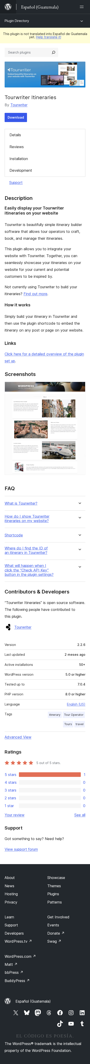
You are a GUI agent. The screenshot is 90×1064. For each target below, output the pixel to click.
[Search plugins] (53, 52)
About (10, 877)
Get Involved (58, 917)
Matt (11, 964)
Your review (14, 815)
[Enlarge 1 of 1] (79, 388)
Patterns (54, 902)
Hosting (11, 894)
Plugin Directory (17, 21)
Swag (54, 941)
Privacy (11, 902)
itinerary (54, 714)
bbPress (14, 972)
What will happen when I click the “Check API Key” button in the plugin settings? (29, 570)
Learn (9, 917)
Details (15, 135)
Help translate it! (48, 37)
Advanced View (18, 737)
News (9, 886)
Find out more (35, 293)
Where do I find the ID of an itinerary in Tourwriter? (26, 550)
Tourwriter (18, 105)
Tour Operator (74, 714)
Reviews (16, 146)
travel (80, 724)
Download (16, 117)
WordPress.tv (18, 941)
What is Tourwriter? (21, 503)
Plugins (53, 894)
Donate (56, 933)
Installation (18, 158)
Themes (54, 886)
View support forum (21, 849)
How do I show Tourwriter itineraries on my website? (27, 518)
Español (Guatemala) (33, 1001)
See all (79, 815)
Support (16, 182)
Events (53, 925)
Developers (14, 933)
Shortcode (14, 535)
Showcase (56, 877)
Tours (68, 724)
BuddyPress (17, 980)
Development (20, 170)
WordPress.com (20, 956)
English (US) (76, 704)
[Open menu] (82, 7)
